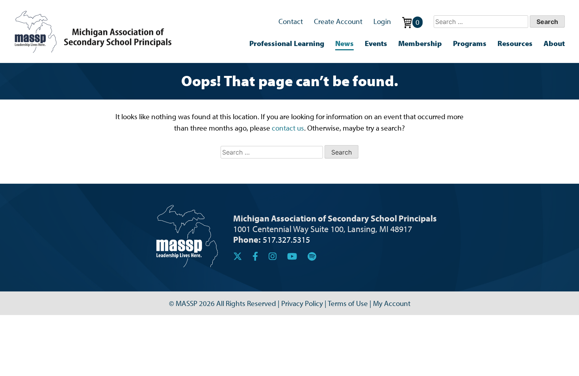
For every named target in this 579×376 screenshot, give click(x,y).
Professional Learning (286, 43)
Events (376, 43)
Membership (420, 43)
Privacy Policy (302, 303)
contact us (288, 128)
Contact (290, 21)
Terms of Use (348, 303)
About (554, 43)
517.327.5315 (286, 239)
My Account (391, 303)
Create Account (338, 21)
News (344, 43)
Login (382, 21)
